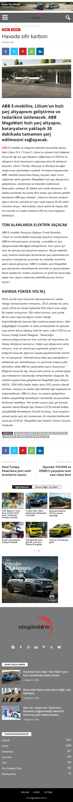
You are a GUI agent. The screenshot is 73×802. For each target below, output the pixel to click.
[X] (14, 51)
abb (17, 433)
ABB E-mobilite (28, 433)
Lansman (7, 757)
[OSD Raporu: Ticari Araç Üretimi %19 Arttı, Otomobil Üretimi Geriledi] (13, 501)
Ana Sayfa (6, 26)
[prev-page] (34, 551)
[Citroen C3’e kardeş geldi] (60, 530)
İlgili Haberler (22, 487)
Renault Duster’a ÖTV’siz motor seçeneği (57, 513)
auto (56, 433)
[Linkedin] (40, 51)
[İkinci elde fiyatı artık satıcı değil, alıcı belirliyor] (11, 695)
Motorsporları (9, 774)
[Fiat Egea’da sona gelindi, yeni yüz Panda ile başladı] (37, 530)
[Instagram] (29, 647)
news (63, 433)
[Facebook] (5, 51)
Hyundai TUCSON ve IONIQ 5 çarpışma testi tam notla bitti (55, 471)
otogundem (9, 436)
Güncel (15, 29)
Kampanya (7, 751)
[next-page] (39, 551)
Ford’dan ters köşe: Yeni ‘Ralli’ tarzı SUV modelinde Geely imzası (45, 673)
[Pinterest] (23, 51)
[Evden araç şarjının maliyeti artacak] (13, 530)
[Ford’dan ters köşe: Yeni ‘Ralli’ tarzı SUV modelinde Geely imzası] (11, 677)
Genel (16, 26)
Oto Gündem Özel (12, 768)
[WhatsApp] (31, 51)
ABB (4, 147)
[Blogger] (14, 647)
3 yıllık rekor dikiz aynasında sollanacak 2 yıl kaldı (36, 513)
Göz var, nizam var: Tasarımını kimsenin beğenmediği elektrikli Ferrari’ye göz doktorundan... (43, 711)
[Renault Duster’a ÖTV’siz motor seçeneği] (60, 501)
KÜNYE (36, 792)
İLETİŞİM (48, 792)
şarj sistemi (35, 436)
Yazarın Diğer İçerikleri (46, 487)
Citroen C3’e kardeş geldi (58, 541)
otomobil (22, 436)
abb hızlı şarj (44, 433)
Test (4, 762)
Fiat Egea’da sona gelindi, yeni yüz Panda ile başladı (34, 542)
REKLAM (25, 792)
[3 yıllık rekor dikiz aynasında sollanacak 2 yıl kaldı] (37, 501)
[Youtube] (59, 647)
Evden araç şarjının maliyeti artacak (11, 541)
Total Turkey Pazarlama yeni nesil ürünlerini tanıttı (16, 471)
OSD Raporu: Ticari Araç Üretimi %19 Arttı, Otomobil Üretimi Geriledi (11, 514)
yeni (46, 436)
